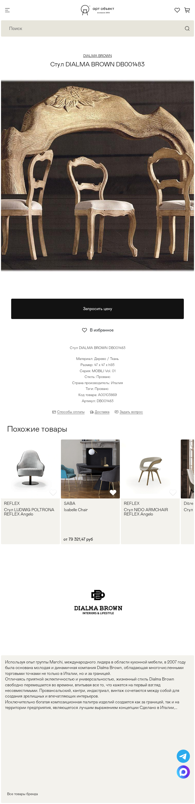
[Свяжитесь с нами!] (183, 756)
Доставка (102, 411)
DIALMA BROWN (97, 55)
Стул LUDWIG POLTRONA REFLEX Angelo (29, 512)
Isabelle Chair (76, 510)
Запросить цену (97, 308)
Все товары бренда (22, 794)
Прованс (102, 388)
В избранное (101, 330)
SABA (69, 504)
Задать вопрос (131, 411)
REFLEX (12, 504)
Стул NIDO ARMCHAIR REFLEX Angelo (146, 512)
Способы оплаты (71, 411)
